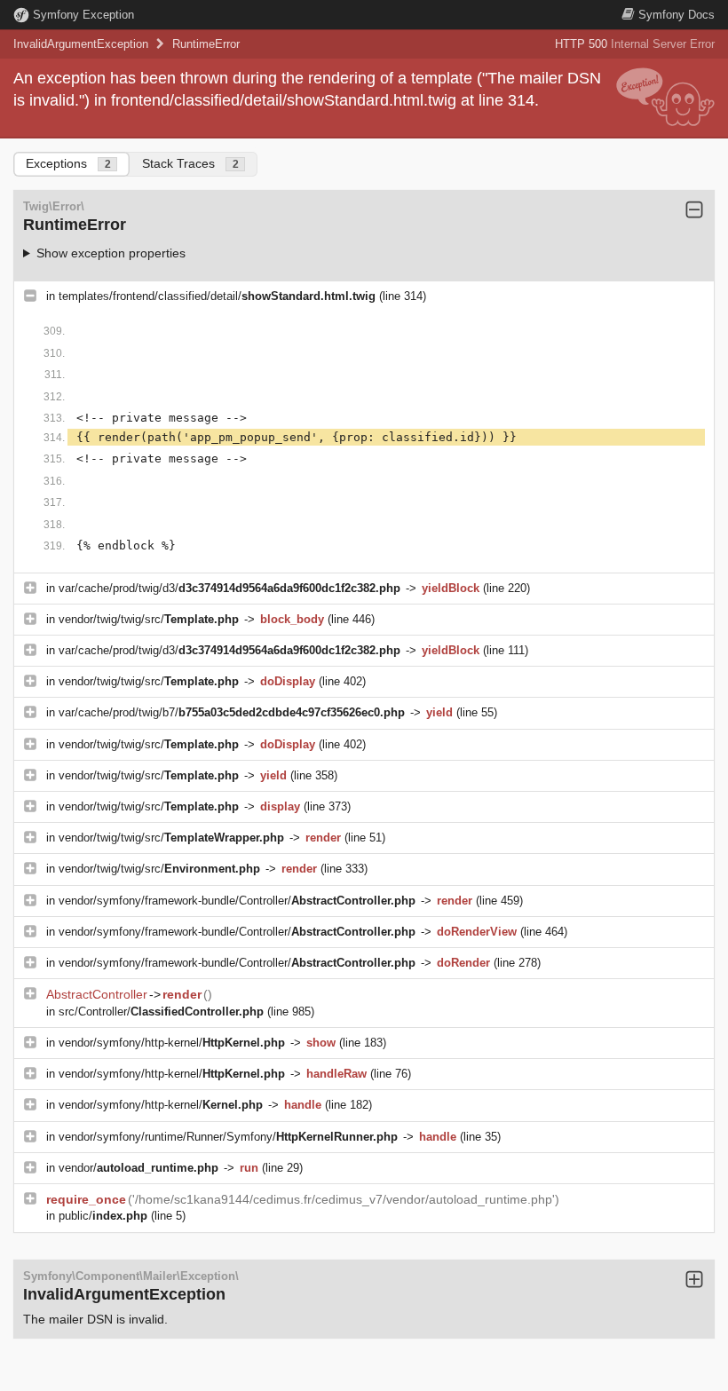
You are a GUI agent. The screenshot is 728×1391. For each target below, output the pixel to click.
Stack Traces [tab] (190, 163)
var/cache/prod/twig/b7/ (232, 712)
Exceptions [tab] (68, 163)
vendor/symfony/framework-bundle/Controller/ (237, 900)
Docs (676, 14)
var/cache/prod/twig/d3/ (229, 588)
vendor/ (138, 1167)
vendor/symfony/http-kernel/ (172, 1042)
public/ (103, 1215)
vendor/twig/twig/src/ (149, 619)
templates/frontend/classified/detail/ (217, 296)
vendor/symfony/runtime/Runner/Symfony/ (228, 1136)
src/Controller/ (161, 1011)
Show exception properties (111, 253)
